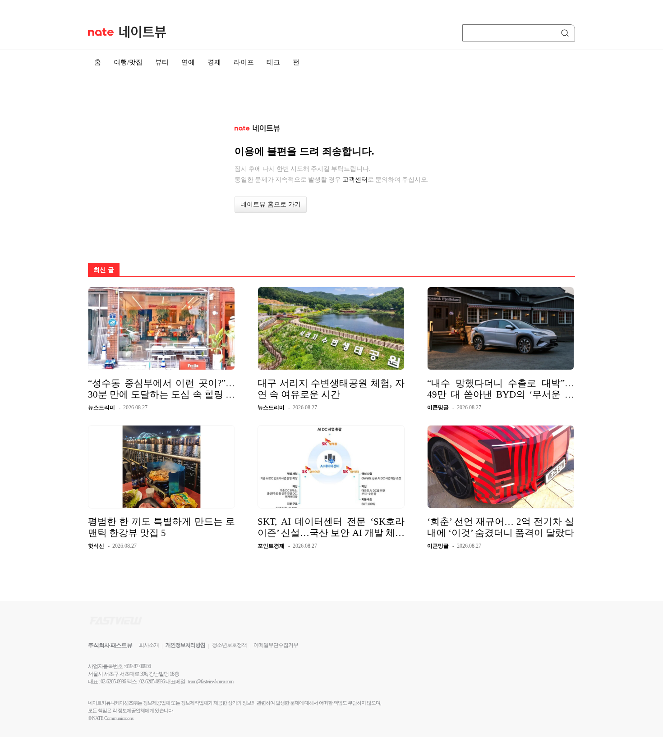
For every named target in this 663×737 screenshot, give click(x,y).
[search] (566, 33)
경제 (214, 62)
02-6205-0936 (113, 681)
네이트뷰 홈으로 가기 (270, 204)
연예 (188, 62)
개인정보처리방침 (185, 645)
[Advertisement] (620, 242)
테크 (273, 62)
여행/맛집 (128, 62)
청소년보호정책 (229, 645)
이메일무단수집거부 (275, 645)
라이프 (244, 62)
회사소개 (149, 645)
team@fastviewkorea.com (210, 681)
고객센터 (355, 179)
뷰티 (162, 62)
